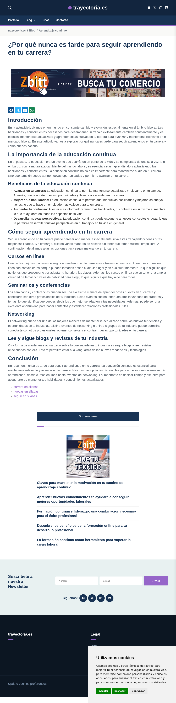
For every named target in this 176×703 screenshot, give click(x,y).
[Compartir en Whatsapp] (32, 110)
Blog (29, 20)
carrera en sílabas (26, 387)
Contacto (62, 20)
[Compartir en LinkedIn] (25, 110)
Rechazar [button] (119, 690)
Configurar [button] (138, 690)
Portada (13, 20)
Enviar (155, 581)
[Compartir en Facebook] (11, 110)
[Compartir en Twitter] (18, 110)
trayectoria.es (90, 8)
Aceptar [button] (103, 690)
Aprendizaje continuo (53, 30)
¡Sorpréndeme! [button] (88, 416)
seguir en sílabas (25, 396)
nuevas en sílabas (26, 391)
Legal (94, 645)
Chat (45, 20)
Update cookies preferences (27, 683)
